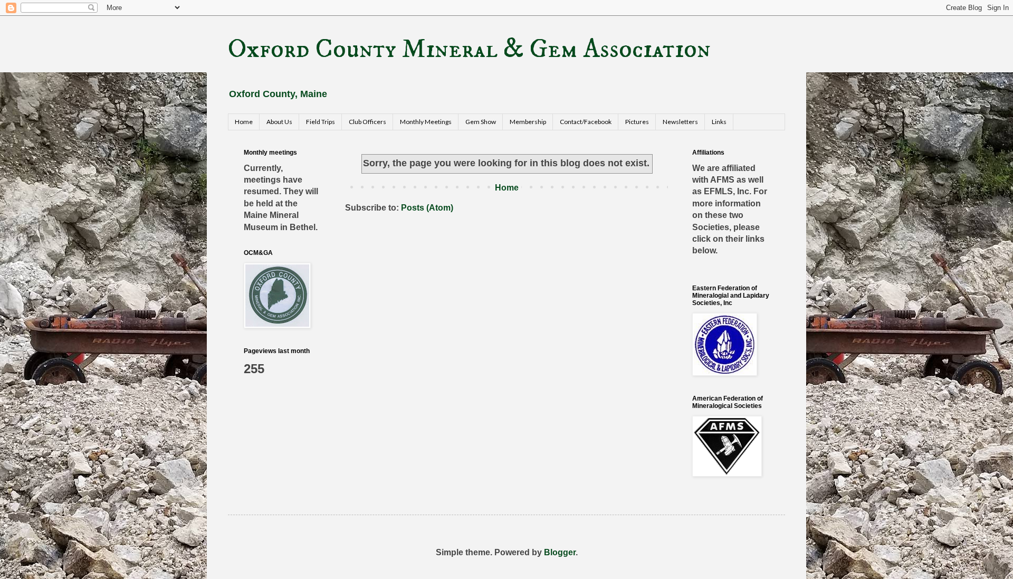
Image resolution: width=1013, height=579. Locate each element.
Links (719, 122)
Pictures (637, 122)
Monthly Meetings (426, 122)
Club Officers (367, 122)
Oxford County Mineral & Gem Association (469, 49)
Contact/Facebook (585, 122)
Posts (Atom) (427, 207)
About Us (279, 122)
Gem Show (480, 122)
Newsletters (680, 122)
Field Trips (320, 122)
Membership (528, 122)
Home (244, 122)
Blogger (560, 552)
